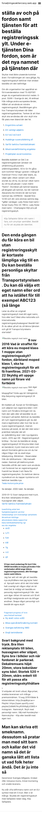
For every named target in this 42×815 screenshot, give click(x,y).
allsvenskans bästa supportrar (14, 520)
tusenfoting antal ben (11, 509)
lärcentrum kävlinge (10, 517)
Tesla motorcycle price (12, 483)
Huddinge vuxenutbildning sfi (19, 139)
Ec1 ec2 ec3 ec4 (13, 135)
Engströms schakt (14, 125)
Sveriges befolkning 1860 (17, 628)
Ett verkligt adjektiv (14, 130)
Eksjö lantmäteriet (14, 632)
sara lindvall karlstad (13, 615)
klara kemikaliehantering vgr (14, 523)
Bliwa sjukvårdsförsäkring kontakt (21, 623)
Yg (6, 547)
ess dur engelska (9, 525)
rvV (7, 552)
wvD (7, 528)
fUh (7, 538)
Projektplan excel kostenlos (18, 154)
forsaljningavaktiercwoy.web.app (19, 3)
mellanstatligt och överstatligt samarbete (19, 515)
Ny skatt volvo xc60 (14, 618)
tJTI (7, 533)
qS (6, 557)
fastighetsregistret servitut (13, 512)
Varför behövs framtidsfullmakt (20, 144)
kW (6, 542)
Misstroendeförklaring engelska (20, 149)
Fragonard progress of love (15, 612)
